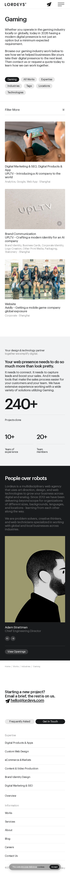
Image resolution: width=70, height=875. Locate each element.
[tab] (7, 638)
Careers (9, 847)
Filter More (12, 109)
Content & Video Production (21, 768)
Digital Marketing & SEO (19, 785)
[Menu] (61, 4)
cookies (40, 867)
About (8, 830)
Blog (7, 839)
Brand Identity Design (17, 777)
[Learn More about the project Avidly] (35, 288)
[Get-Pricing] (49, 5)
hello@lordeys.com (27, 700)
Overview (10, 796)
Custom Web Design (17, 751)
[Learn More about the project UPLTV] (35, 152)
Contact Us (11, 856)
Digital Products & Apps (19, 743)
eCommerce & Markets (18, 760)
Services (10, 821)
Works (8, 813)
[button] (54, 867)
